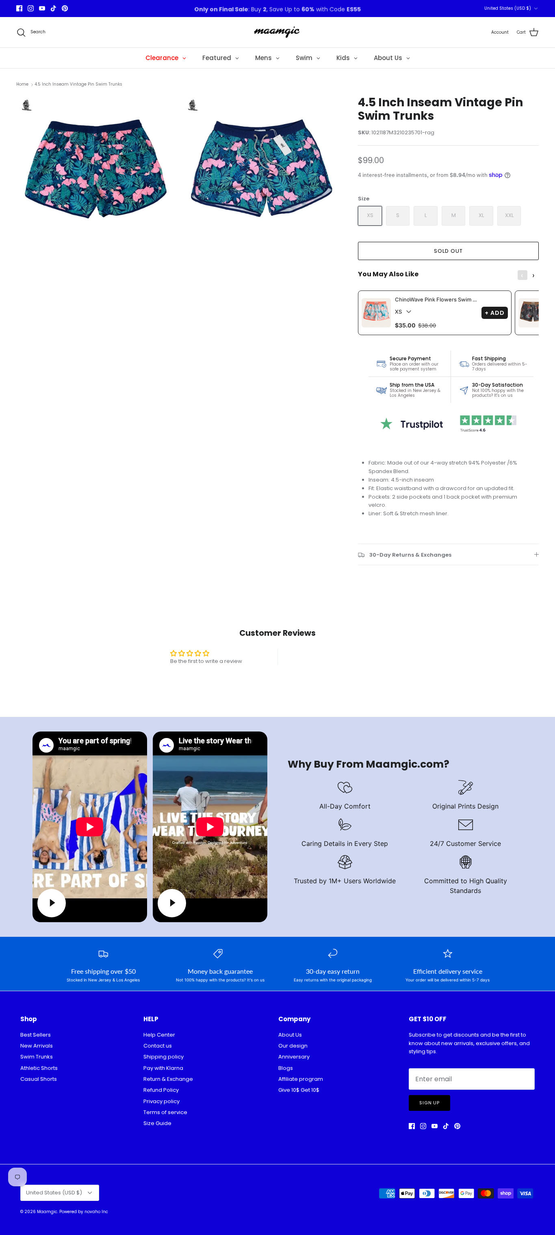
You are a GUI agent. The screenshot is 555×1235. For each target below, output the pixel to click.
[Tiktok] (53, 8)
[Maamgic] (277, 32)
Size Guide (157, 1123)
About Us (290, 1035)
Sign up (429, 1102)
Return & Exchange (168, 1079)
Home (22, 85)
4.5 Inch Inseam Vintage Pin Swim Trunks (78, 85)
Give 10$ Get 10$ (298, 1090)
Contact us (157, 1046)
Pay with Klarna (163, 1068)
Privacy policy (161, 1101)
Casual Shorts (38, 1079)
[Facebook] (19, 8)
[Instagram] (31, 8)
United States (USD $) (507, 8)
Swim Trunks (36, 1057)
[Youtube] (42, 8)
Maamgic (47, 1212)
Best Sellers (35, 1035)
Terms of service (165, 1112)
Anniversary (294, 1057)
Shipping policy (163, 1057)
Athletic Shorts (39, 1068)
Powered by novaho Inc (83, 1212)
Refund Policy (161, 1090)
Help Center (159, 1035)
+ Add (495, 313)
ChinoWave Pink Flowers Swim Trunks (436, 299)
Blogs (285, 1068)
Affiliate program (300, 1079)
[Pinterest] (65, 8)
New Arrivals (36, 1046)
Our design (293, 1046)
